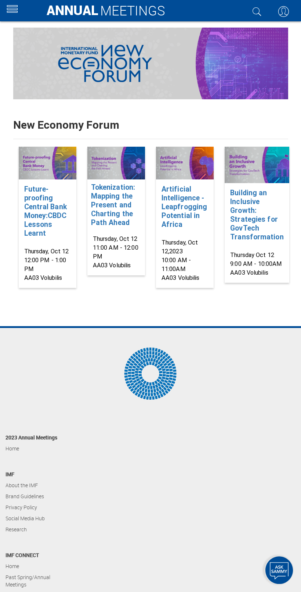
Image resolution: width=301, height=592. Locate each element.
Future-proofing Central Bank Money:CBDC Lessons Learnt (45, 211)
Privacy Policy (21, 507)
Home (12, 448)
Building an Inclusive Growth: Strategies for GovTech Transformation (256, 215)
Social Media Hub (25, 518)
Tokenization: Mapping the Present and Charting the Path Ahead (113, 205)
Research (16, 529)
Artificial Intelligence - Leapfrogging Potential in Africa (184, 207)
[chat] (279, 570)
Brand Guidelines (25, 496)
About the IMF (22, 485)
